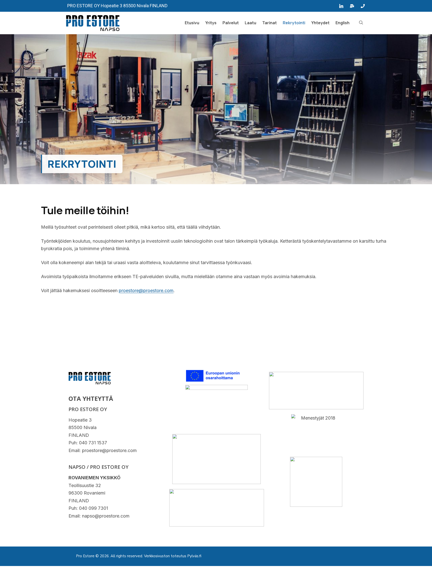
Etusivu (192, 22)
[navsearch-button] (361, 23)
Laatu (250, 22)
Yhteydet (320, 22)
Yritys (210, 22)
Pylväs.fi (194, 556)
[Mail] (352, 6)
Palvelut (230, 22)
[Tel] (362, 6)
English (343, 22)
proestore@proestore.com (146, 290)
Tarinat (269, 22)
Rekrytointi (294, 22)
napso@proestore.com (106, 516)
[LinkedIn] (341, 6)
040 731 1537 (93, 442)
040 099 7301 (93, 508)
